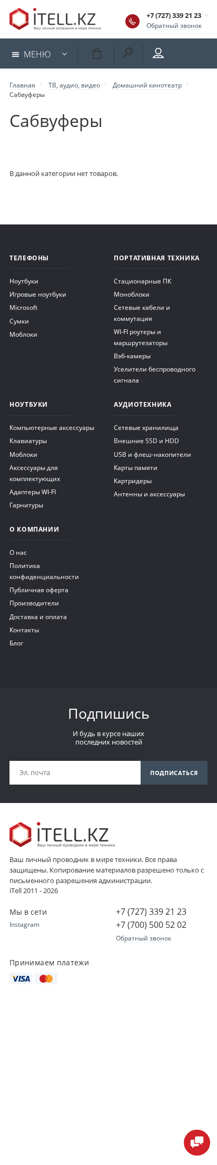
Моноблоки (132, 294)
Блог (16, 643)
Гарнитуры (26, 505)
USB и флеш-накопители (152, 454)
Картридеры (133, 480)
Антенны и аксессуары (149, 494)
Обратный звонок (174, 25)
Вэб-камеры (132, 355)
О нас (18, 552)
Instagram (24, 924)
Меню (37, 54)
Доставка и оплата (38, 616)
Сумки (19, 321)
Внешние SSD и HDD (146, 440)
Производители (34, 603)
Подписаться (174, 773)
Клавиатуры (28, 440)
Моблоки (23, 334)
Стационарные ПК (142, 281)
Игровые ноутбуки (37, 294)
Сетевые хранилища (146, 427)
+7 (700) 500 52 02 (151, 925)
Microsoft (23, 307)
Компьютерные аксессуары (51, 427)
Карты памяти (135, 467)
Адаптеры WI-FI (32, 491)
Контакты (24, 629)
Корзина (94, 52)
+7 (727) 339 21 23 (173, 15)
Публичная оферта (38, 589)
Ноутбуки (23, 281)
